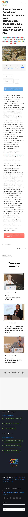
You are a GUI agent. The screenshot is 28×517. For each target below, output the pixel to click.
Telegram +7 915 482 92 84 (12, 450)
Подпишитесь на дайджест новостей (13, 235)
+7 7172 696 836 (10, 428)
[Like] (11, 76)
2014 (20, 479)
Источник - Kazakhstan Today (14, 89)
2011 (8, 481)
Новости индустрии (10, 68)
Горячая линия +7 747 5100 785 (13, 418)
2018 (4, 479)
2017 (8, 479)
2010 (12, 481)
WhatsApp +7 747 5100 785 (12, 423)
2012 (4, 481)
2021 (20, 477)
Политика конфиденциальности (10, 492)
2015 (16, 479)
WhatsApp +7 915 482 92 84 (12, 445)
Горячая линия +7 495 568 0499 (13, 440)
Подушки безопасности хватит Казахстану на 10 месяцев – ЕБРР (13, 360)
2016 (12, 479)
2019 (23, 477)
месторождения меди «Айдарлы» (13, 155)
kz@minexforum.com (8, 415)
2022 (16, 477)
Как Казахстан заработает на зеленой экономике (13, 297)
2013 (23, 479)
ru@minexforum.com (8, 437)
